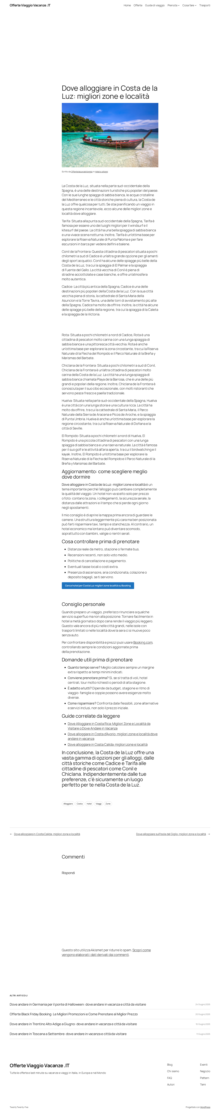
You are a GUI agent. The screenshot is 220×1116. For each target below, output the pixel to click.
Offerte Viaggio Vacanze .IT (30, 5)
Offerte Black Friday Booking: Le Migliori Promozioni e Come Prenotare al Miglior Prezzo (74, 1014)
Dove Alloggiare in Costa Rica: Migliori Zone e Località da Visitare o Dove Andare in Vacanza (109, 726)
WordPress (205, 1107)
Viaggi (98, 803)
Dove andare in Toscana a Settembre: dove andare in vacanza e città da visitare (68, 1034)
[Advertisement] (110, 42)
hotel (89, 803)
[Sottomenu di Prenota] (179, 5)
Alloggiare (68, 803)
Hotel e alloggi (101, 171)
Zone (108, 803)
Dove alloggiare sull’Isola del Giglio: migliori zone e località (171, 834)
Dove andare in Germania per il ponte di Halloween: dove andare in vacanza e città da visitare (78, 1004)
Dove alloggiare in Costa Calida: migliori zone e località (108, 744)
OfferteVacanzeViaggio (81, 171)
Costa (80, 803)
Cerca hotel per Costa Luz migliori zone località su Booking (98, 585)
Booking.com (143, 642)
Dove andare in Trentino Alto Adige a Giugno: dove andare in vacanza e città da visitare (73, 1024)
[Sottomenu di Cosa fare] (196, 5)
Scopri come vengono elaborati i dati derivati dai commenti (106, 952)
